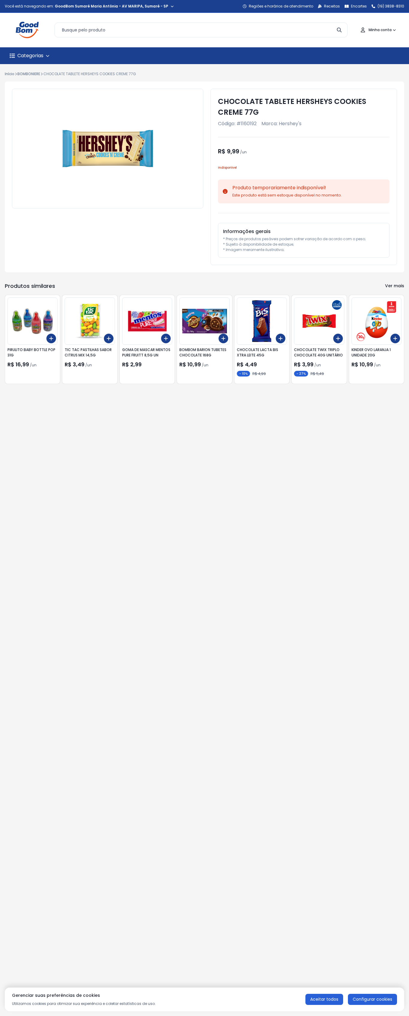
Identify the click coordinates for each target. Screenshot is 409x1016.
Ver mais (394, 286)
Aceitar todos (324, 999)
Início (9, 73)
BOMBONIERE (28, 73)
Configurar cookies (372, 999)
